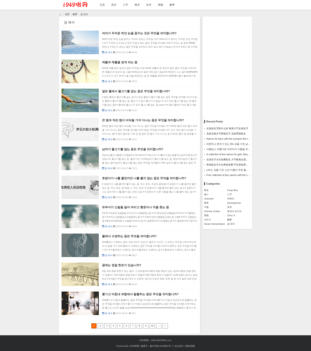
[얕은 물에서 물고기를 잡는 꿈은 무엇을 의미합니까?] (80, 111)
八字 (125, 4)
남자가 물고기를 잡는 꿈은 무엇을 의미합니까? (132, 149)
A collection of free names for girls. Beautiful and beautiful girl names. (242, 154)
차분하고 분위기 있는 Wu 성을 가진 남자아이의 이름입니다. (238, 144)
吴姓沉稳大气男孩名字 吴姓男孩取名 (226, 133)
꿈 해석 (84, 14)
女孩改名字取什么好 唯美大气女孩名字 (227, 128)
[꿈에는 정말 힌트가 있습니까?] (80, 285)
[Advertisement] (227, 66)
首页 (67, 14)
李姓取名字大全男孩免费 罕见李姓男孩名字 (229, 164)
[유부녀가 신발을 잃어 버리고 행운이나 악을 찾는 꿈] (80, 227)
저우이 (207, 219)
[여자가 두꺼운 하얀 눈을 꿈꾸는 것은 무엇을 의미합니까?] (80, 53)
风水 (113, 4)
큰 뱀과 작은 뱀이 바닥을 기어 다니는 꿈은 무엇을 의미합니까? (143, 120)
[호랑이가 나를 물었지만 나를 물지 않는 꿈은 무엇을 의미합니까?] (80, 198)
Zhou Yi (231, 215)
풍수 (206, 194)
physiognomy (234, 202)
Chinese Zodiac (212, 211)
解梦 (172, 4)
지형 (206, 207)
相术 (137, 4)
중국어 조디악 (234, 211)
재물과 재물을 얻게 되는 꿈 (119, 62)
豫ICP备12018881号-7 (161, 346)
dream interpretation (214, 224)
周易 (160, 4)
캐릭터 (230, 198)
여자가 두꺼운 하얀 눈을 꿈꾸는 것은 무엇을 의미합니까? (139, 33)
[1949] (60, 14)
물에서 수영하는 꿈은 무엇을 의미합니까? (129, 236)
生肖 (148, 4)
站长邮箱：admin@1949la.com (156, 340)
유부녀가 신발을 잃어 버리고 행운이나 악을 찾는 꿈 (135, 207)
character (209, 198)
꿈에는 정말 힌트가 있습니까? (121, 265)
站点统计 (179, 346)
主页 (102, 4)
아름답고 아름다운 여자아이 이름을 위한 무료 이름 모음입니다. (240, 149)
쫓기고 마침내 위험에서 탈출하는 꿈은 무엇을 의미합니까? (140, 294)
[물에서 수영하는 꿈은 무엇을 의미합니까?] (80, 256)
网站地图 (190, 346)
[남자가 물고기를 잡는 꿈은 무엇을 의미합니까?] (80, 169)
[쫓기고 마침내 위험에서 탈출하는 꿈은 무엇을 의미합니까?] (80, 314)
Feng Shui (232, 190)
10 (152, 325)
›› (165, 325)
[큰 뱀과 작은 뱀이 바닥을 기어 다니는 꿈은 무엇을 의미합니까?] (80, 140)
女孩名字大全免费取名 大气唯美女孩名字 (228, 159)
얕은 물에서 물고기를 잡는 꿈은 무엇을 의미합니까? (136, 91)
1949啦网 (134, 346)
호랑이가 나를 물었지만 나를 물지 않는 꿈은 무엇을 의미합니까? (144, 178)
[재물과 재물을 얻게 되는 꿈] (80, 82)
